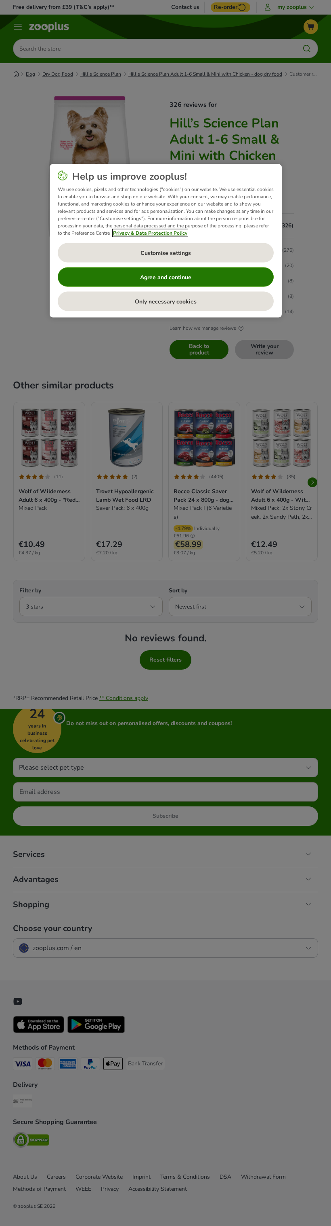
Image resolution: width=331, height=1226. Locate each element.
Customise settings (165, 253)
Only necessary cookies (166, 301)
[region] (166, 241)
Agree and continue (165, 277)
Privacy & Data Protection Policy (150, 233)
